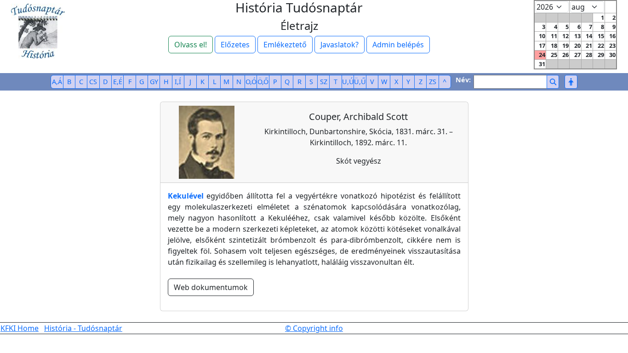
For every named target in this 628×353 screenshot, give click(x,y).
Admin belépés (398, 45)
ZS (432, 81)
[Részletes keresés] (571, 82)
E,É (117, 81)
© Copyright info (314, 328)
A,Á (57, 81)
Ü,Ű (360, 81)
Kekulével (186, 196)
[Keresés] (553, 82)
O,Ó (251, 81)
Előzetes (235, 45)
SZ (323, 81)
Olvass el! (190, 45)
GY (154, 81)
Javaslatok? (339, 45)
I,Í (178, 81)
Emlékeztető (285, 45)
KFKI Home (19, 328)
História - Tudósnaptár (83, 328)
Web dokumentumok (211, 287)
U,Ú (348, 81)
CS (93, 81)
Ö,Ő (262, 81)
